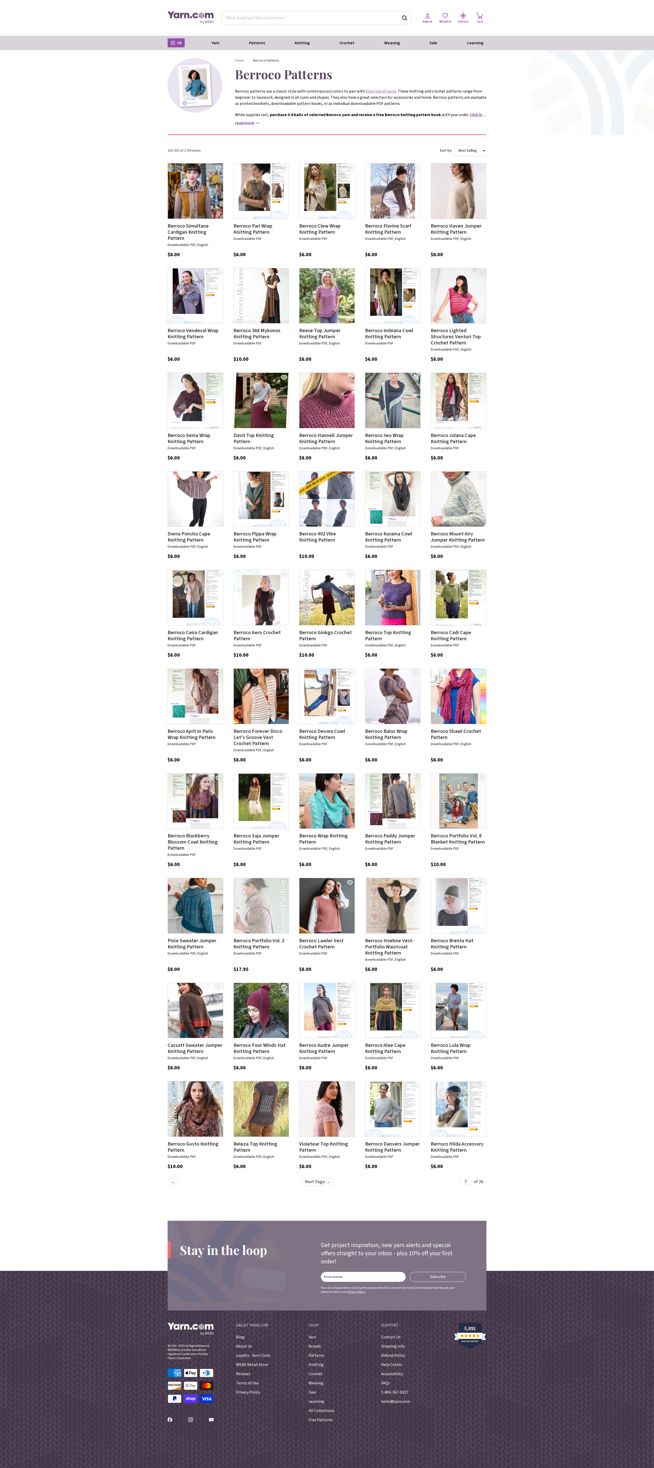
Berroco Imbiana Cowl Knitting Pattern (389, 334)
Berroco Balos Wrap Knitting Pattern (386, 734)
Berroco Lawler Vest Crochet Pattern (321, 944)
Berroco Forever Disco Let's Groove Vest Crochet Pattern (257, 737)
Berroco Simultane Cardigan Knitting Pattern (188, 232)
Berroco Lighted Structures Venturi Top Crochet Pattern (456, 337)
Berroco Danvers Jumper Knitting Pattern (392, 1147)
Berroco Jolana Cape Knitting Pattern (453, 438)
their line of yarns (381, 91)
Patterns (257, 43)
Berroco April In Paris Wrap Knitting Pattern (192, 734)
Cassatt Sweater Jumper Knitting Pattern (195, 1048)
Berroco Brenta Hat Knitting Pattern (452, 944)
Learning (475, 43)
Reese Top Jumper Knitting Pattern (320, 334)
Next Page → (317, 1182)
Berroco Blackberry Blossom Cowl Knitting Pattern (193, 842)
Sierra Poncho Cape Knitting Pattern (189, 537)
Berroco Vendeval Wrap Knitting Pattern (193, 334)
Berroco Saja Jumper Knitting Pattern (256, 839)
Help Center (391, 1365)
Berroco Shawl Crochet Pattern (456, 734)
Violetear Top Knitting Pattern (323, 1147)
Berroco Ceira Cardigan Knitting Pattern (193, 636)
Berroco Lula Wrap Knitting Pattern (451, 1048)
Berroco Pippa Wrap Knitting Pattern (254, 537)
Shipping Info (393, 1346)
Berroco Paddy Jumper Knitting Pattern (390, 839)
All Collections (321, 1411)
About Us (244, 1346)
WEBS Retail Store (252, 1365)
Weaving (392, 43)
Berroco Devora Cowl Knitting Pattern (322, 734)
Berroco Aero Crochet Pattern (257, 636)
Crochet (347, 43)
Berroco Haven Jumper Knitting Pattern (456, 229)
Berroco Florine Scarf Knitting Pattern (388, 229)
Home (239, 60)
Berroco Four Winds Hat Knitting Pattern (259, 1048)
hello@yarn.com (395, 1401)
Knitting (302, 43)
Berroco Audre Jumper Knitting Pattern (324, 1048)
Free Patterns (321, 1420)
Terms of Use (247, 1383)
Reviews (243, 1374)
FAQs (385, 1383)
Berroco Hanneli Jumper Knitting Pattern (326, 438)
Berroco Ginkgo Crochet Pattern (325, 636)
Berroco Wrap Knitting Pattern (323, 839)
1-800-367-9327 (394, 1392)
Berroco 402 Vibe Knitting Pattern (317, 537)
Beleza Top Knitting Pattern (255, 1147)
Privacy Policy (356, 1292)
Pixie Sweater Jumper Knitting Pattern (192, 944)
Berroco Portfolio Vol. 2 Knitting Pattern (258, 944)
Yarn (215, 43)
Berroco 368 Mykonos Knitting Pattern (257, 334)
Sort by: (446, 150)
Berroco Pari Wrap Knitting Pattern (252, 229)
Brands (315, 1346)
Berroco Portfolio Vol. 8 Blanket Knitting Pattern (458, 839)
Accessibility (392, 1374)
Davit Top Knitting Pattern (253, 438)
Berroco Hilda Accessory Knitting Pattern (457, 1147)
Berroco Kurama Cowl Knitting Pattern (388, 537)
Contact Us (391, 1337)
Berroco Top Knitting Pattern (388, 636)
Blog (240, 1337)
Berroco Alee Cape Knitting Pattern (385, 1048)
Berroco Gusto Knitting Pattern (193, 1147)
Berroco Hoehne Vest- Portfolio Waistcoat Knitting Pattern (389, 947)
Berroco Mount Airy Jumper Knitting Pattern (458, 537)
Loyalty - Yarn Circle (253, 1355)
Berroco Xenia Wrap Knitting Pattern (189, 438)
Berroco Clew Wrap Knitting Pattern (320, 229)
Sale (433, 43)
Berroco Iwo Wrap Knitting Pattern (384, 438)
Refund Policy (393, 1355)
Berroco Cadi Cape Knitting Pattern (451, 636)
